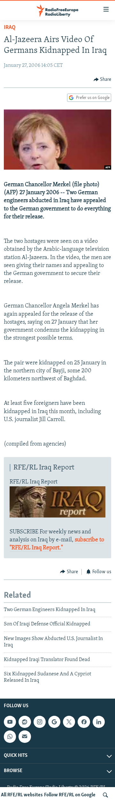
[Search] (105, 795)
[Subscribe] (25, 736)
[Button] (102, 79)
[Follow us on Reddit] (25, 722)
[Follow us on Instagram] (40, 722)
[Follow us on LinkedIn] (99, 722)
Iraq (10, 28)
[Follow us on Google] (54, 722)
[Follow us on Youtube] (10, 722)
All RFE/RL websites (22, 795)
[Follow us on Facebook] (84, 722)
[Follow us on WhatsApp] (10, 736)
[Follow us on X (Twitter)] (69, 722)
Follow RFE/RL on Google (70, 795)
